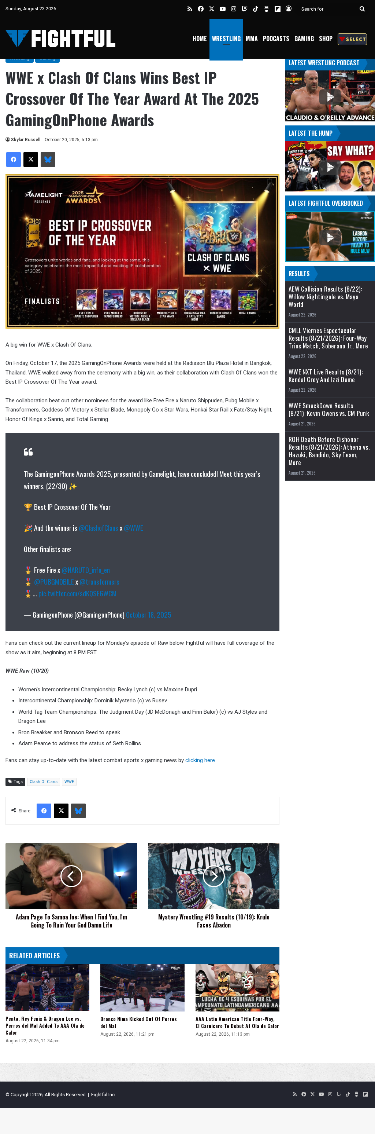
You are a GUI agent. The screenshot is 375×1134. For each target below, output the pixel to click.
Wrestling (226, 38)
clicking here (200, 760)
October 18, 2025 (148, 614)
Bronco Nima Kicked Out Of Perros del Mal (138, 1022)
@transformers (99, 581)
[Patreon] (352, 39)
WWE (69, 781)
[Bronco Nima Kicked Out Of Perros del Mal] (142, 988)
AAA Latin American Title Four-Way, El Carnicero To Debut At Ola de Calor (237, 1022)
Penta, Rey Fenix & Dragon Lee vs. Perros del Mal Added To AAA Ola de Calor (45, 1025)
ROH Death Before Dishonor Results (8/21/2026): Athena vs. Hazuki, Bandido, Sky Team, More (329, 450)
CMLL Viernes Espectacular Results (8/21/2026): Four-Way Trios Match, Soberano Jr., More (328, 338)
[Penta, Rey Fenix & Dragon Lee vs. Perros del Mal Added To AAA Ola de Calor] (47, 987)
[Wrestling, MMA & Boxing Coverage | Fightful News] (60, 38)
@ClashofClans (98, 527)
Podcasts (276, 38)
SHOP (326, 38)
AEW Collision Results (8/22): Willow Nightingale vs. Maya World (325, 296)
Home (200, 38)
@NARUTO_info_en (86, 569)
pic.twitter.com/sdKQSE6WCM (77, 593)
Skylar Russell (25, 139)
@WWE (133, 527)
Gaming (304, 38)
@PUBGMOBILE (54, 581)
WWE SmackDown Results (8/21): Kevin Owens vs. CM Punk (329, 409)
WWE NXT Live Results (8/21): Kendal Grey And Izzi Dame (326, 375)
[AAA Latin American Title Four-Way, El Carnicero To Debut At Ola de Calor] (237, 987)
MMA (252, 38)
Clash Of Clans (43, 781)
